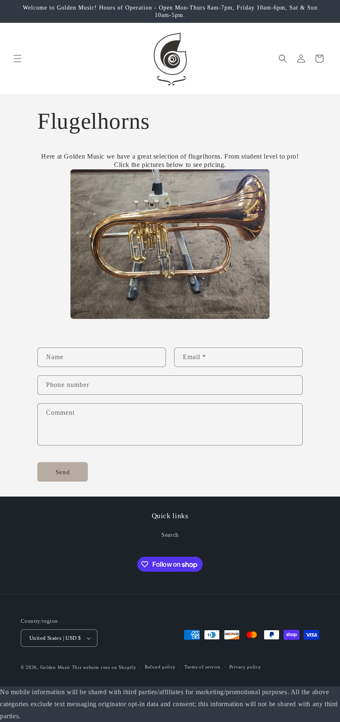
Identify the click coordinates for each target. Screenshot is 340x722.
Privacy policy (245, 666)
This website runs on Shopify (104, 667)
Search (170, 535)
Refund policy (160, 666)
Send (63, 472)
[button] (17, 58)
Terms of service (203, 666)
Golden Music (55, 667)
